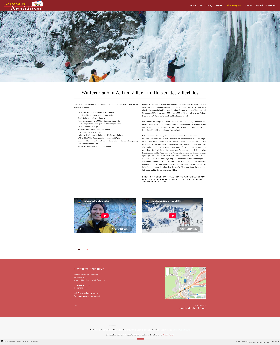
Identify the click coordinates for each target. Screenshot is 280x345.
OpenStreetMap (200, 298)
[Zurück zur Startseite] (23, 5)
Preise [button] (219, 5)
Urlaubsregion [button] (233, 5)
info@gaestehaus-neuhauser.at (88, 293)
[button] (4, 46)
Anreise (248, 5)
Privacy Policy (168, 335)
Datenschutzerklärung (181, 330)
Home (193, 5)
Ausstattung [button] (206, 5)
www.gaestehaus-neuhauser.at (88, 296)
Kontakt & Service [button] (266, 5)
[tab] (133, 79)
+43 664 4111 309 (83, 285)
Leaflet (191, 298)
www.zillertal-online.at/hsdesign (192, 308)
